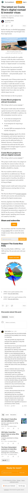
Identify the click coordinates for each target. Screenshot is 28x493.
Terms (23, 480)
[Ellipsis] (26, 331)
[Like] (2, 25)
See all (4, 460)
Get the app (22, 486)
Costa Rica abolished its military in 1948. (9, 438)
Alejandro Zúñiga (9, 20)
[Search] (25, 414)
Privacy (18, 480)
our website (6, 231)
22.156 (20, 105)
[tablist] (8, 317)
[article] (14, 423)
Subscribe (19, 2)
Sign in (24, 2)
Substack (6, 489)
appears (3, 147)
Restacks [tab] (11, 317)
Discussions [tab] (13, 414)
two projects (21, 30)
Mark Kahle (8, 331)
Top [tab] (3, 414)
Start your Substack (10, 486)
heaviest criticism (9, 134)
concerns (11, 208)
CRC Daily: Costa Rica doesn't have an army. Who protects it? (10, 434)
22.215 (20, 158)
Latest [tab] (7, 414)
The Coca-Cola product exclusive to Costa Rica (8, 448)
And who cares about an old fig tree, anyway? (9, 423)
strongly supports (21, 194)
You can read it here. (13, 294)
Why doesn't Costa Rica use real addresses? (9, 420)
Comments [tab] (5, 317)
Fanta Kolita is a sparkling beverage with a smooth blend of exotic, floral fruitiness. (10, 451)
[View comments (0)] (8, 443)
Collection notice (14, 482)
